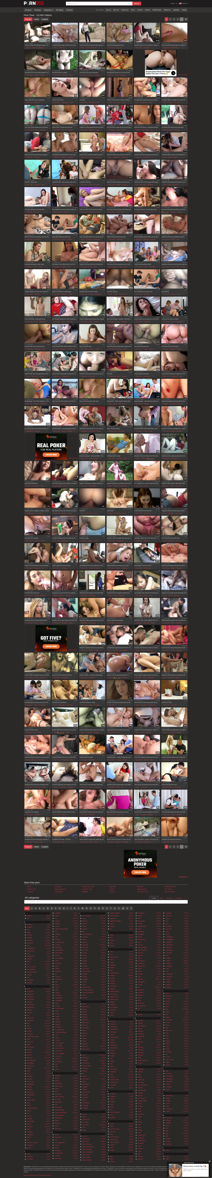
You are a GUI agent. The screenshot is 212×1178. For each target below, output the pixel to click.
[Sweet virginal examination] (119, 608)
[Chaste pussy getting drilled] (147, 252)
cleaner (57, 969)
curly (56, 1064)
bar (28, 1015)
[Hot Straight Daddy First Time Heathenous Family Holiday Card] (65, 306)
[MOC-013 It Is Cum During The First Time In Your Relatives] (37, 224)
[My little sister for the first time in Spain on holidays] (147, 32)
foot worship (86, 971)
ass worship (31, 969)
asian (29, 961)
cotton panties (59, 1008)
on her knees (114, 1137)
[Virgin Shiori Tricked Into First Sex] (65, 115)
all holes (29, 935)
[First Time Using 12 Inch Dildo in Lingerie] (65, 471)
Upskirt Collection (60, 889)
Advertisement (182, 75)
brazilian (29, 1118)
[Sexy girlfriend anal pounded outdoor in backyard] (65, 197)
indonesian (85, 1119)
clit (56, 974)
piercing (140, 953)
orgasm (112, 1145)
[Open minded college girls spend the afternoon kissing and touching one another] (92, 827)
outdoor (112, 1150)
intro (83, 1127)
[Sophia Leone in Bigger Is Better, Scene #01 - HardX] (37, 498)
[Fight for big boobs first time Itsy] (119, 224)
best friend (30, 1047)
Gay (161, 898)
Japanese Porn (142, 889)
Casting (173, 705)
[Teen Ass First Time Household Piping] (147, 690)
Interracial (29, 431)
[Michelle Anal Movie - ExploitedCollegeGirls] (147, 115)
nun (111, 1109)
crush (56, 1035)
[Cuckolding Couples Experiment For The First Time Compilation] (119, 635)
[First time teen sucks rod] (37, 580)
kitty (111, 943)
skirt (139, 1125)
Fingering (65, 760)
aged (28, 932)
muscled (113, 1085)
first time (85, 950)
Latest (36, 19)
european (58, 1150)
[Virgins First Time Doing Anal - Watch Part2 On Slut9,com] (147, 717)
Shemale (169, 898)
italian (84, 1130)
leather (112, 967)
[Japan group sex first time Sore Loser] (119, 717)
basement (30, 1018)
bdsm (29, 1026)
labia (111, 951)
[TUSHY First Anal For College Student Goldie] (119, 87)
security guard (142, 1085)
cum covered (59, 1043)
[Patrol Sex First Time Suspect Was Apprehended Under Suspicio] (147, 169)
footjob (84, 976)
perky (139, 929)
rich (139, 1044)
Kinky (70, 513)
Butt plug (145, 130)
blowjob (29, 1089)
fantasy (84, 923)
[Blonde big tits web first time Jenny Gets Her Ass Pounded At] (147, 224)
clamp (57, 961)
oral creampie (114, 1142)
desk (56, 1091)
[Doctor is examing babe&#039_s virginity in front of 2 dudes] (174, 416)
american (30, 943)
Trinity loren (112, 431)
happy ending (86, 1065)
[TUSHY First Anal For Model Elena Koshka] (119, 690)
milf (111, 1058)
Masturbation (58, 486)
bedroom (30, 1034)
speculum (169, 915)
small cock (141, 1135)
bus (28, 1140)
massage (113, 1032)
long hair (113, 1005)
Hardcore (29, 157)
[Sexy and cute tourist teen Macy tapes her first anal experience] (92, 32)
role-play (140, 1050)
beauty (29, 1028)
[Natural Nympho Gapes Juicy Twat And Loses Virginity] (174, 744)
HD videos (59, 10)
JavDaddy (176, 10)
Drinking (56, 678)
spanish (140, 1159)
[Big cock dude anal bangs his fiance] (119, 799)
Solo (116, 75)
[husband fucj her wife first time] (92, 279)
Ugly (110, 486)
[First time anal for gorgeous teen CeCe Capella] (119, 252)
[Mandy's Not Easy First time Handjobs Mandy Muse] (37, 142)
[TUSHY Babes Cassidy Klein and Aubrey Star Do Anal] (174, 717)
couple (57, 1016)
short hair (141, 1114)
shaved (140, 1106)
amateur (29, 940)
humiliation (85, 1103)
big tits (29, 1068)
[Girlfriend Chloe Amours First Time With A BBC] (92, 580)
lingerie (112, 989)
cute (56, 1067)
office (112, 1123)
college (57, 992)
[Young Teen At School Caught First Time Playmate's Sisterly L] (174, 361)
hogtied (84, 1087)
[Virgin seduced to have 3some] (65, 553)
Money (138, 130)
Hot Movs (140, 886)
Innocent (138, 157)
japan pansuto (86, 1160)
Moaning (37, 349)
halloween (85, 1058)
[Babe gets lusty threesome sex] (65, 224)
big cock (30, 1058)
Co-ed (124, 102)
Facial (110, 513)
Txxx (103, 43)
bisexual (29, 1079)
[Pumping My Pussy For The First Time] (119, 60)
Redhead (40, 48)
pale (111, 1159)
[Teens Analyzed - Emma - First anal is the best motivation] (147, 827)
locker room (114, 999)
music (112, 1087)
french (84, 982)
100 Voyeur (58, 886)
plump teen (141, 966)
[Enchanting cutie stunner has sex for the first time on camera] (37, 690)
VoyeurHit (30, 892)
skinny (140, 1122)
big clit (29, 1055)
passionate (141, 921)
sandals (140, 1072)
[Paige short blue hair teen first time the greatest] (92, 252)
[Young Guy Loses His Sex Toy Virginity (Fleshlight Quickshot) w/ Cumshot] (65, 580)
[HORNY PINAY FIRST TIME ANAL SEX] (174, 471)
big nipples (30, 1063)
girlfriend (85, 1020)
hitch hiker (85, 1084)
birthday (29, 1076)
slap (139, 1127)
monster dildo (114, 1079)
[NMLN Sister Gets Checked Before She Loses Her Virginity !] (37, 361)
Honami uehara (31, 760)
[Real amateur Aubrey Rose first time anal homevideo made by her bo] (92, 799)
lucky (112, 1015)
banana (29, 1012)
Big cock (175, 185)
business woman (32, 1142)
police (140, 969)
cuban (57, 1037)
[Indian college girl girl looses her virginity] (92, 306)
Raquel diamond (40, 595)
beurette (29, 1050)
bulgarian (30, 1134)
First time (62, 48)
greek (84, 1041)
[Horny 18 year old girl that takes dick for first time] (174, 635)
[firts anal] (119, 361)
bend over (30, 1042)
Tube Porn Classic (170, 886)
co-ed (56, 984)
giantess (85, 1017)
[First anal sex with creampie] (174, 306)
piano (139, 942)
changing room (59, 942)
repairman (141, 1034)
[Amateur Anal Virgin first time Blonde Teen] (174, 580)
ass (28, 964)
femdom (85, 937)
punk (139, 1000)
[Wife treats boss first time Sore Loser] (119, 553)
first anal (85, 947)
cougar (57, 1014)
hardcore (85, 1068)
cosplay (57, 1006)
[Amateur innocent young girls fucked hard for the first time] (147, 142)
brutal (29, 1129)
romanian (141, 1052)
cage (28, 1154)
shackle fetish (142, 1101)
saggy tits (141, 1069)
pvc (139, 1008)
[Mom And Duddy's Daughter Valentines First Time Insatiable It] (119, 306)
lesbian (112, 975)
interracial (85, 1125)
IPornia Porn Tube (88, 886)
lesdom (112, 978)
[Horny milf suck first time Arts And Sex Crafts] (65, 361)
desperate (58, 1094)
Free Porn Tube (87, 889)
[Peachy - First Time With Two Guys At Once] (119, 525)
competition (58, 998)
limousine (113, 986)
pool (139, 976)
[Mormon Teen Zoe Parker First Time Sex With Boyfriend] (147, 443)
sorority (140, 1156)
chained (57, 939)
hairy (84, 1055)
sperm (167, 918)
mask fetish (114, 1029)
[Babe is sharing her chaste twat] (65, 279)
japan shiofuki (114, 915)
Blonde (64, 157)
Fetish (97, 650)
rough (139, 1058)
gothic (84, 1036)
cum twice (58, 1056)
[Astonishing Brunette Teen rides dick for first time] (92, 224)
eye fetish (58, 1158)
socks (140, 1146)
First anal (139, 595)
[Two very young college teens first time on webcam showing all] (37, 115)
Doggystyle (166, 48)
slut (139, 1132)
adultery (29, 924)
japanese (113, 918)
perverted (141, 931)
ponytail (140, 974)
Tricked (69, 130)
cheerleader (58, 953)
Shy (98, 212)
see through (141, 1090)
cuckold (57, 1040)
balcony (29, 1002)
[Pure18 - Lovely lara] (37, 169)
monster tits (114, 1082)
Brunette (175, 48)
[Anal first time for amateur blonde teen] (119, 580)
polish (140, 971)
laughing (112, 965)
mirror (112, 1066)
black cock (30, 1081)
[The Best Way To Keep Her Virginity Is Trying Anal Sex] (174, 142)
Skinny (91, 349)
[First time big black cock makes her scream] (65, 772)
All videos (28, 10)
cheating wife (59, 950)
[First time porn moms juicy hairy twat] (174, 115)
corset (57, 1003)
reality (140, 1028)
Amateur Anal (31, 889)
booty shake (31, 1100)
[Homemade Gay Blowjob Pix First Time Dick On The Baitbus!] (65, 142)
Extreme (174, 458)
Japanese (29, 239)
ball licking (30, 1005)
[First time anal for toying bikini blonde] (37, 608)
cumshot (57, 1059)
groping (84, 1043)
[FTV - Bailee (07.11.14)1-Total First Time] (147, 471)
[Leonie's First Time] (65, 87)
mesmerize (113, 1048)
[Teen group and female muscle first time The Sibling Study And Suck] (147, 772)
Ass (95, 513)
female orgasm (87, 934)
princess (140, 995)
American (147, 513)
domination (58, 1107)
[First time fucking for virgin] (92, 690)
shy (139, 1119)
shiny (139, 1109)
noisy (112, 1104)
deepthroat (58, 1083)
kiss (111, 937)
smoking (140, 1143)
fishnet (84, 953)
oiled (111, 1126)
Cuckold (115, 650)
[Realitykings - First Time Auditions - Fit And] (37, 388)
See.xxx (108, 10)
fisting (84, 955)
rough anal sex (142, 1060)
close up (57, 976)
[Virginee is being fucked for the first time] (92, 115)
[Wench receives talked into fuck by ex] (119, 169)
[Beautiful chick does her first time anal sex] (174, 252)
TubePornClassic (127, 426)
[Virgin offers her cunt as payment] (37, 87)
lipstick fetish (114, 991)
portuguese (141, 982)
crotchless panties (61, 1032)
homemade (86, 1092)
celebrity (57, 934)
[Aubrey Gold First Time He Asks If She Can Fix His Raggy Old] (65, 799)
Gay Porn (113, 886)
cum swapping (59, 1053)
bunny (29, 1137)
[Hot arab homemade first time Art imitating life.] (174, 799)
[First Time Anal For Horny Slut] (174, 525)
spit (167, 921)
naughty (112, 1094)
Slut (177, 541)
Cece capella (113, 267)
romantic (140, 1055)
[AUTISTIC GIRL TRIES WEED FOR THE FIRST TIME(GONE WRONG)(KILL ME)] (147, 608)
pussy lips (141, 1003)
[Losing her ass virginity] (37, 799)
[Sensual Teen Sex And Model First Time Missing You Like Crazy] (147, 799)
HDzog (75, 43)
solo (139, 1154)
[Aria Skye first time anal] (147, 334)
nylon (112, 1115)
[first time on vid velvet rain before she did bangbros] (92, 361)
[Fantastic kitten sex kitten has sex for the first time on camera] (174, 87)
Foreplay (84, 431)
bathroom (30, 1020)
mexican (113, 1053)
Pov (69, 267)
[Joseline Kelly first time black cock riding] (119, 772)
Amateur (147, 48)
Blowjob (70, 157)
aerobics (30, 927)
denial (57, 1089)
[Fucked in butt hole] (92, 169)
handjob (84, 1060)
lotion (112, 1012)
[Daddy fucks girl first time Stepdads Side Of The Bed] (37, 772)
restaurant (141, 1036)
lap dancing (113, 957)
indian (84, 1117)
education (58, 1137)
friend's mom (86, 987)
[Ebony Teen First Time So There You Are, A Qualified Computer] (119, 827)
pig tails (140, 955)
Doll (164, 678)
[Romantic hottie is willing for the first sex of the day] (92, 608)
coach (57, 987)
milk (111, 1064)
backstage (30, 999)
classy (57, 966)
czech (57, 1069)
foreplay (85, 979)
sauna (140, 1077)
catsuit (57, 926)
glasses (84, 1025)
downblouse (58, 1118)
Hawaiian (57, 267)
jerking (112, 926)
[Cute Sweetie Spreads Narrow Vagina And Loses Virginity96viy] (174, 32)
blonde (29, 1087)
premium (140, 992)
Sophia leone (30, 513)
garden (84, 1012)
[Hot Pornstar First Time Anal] (174, 334)
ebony (57, 1134)
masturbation (114, 1037)
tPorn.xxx (116, 10)
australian (30, 980)
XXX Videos (168, 889)
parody (140, 915)
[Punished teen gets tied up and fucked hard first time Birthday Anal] (147, 87)
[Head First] (119, 498)
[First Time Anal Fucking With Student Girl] (119, 334)
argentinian (30, 956)
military (112, 1061)
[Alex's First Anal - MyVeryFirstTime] (37, 306)
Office (68, 732)
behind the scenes (33, 1036)
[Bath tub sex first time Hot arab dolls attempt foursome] (174, 662)
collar (56, 990)
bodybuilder (30, 1095)
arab (28, 953)
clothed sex (58, 979)
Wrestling (120, 239)
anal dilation (31, 948)
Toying (42, 623)
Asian (173, 294)
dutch (56, 1126)
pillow (139, 958)
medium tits (114, 1045)
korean (112, 945)
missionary (113, 1069)
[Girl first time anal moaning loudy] (37, 334)
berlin (29, 1044)
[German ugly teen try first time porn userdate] (119, 471)
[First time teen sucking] (37, 525)
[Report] (26, 40)
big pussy (30, 1065)
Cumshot (70, 349)
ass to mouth (31, 967)
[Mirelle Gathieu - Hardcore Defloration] (92, 662)
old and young (114, 1129)
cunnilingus (58, 1061)
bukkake (30, 1132)
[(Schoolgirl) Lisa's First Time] (147, 553)
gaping (84, 1009)
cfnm (56, 937)
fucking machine (87, 990)
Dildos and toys (59, 595)
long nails (113, 1010)
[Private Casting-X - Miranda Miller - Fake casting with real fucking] (92, 443)
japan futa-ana (87, 1144)
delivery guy (59, 1086)
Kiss (172, 321)
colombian (58, 995)
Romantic (65, 102)
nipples (112, 1101)
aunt (28, 977)
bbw (28, 1023)
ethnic (57, 1148)
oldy (111, 1134)
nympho (112, 1117)
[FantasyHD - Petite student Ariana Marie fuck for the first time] (119, 388)
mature (112, 1040)
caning (57, 915)
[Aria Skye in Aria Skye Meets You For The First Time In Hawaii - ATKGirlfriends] (65, 252)
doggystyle (58, 1102)
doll (56, 1104)
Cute (87, 48)
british (29, 1124)
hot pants (85, 1097)
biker (28, 1071)
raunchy (140, 1020)
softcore (140, 1148)
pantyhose (141, 913)
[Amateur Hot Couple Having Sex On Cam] (65, 608)
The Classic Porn (142, 892)
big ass (29, 1052)
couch (57, 1011)
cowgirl (57, 1019)
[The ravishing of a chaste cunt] (147, 279)
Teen (33, 48)
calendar (30, 1156)
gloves (84, 1030)
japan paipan (86, 1157)
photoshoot (141, 939)
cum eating (58, 1045)
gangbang (85, 1006)
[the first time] (174, 279)
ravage (140, 1023)
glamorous (85, 1022)
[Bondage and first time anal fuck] (174, 827)
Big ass (119, 349)
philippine (141, 934)
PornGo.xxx (124, 10)
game (84, 1004)
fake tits (85, 921)
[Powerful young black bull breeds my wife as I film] (174, 169)
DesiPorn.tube (157, 10)
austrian (29, 983)
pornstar (140, 979)
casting (57, 921)
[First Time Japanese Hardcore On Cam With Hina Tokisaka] (147, 744)
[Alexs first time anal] (92, 334)
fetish (84, 939)
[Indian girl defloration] (37, 471)
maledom (113, 1024)
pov (139, 987)
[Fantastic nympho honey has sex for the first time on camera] (92, 635)
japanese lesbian (115, 921)
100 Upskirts (59, 892)
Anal (150, 102)
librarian (112, 983)
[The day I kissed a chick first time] (37, 197)
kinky (112, 935)
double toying (59, 1115)
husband (85, 1108)
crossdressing (59, 1029)
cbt (56, 931)
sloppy (140, 1130)
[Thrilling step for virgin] (119, 443)
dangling (57, 1075)
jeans (112, 923)
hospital (84, 1095)
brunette (29, 1126)
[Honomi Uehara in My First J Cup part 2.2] (37, 744)
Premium (69, 10)
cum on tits (58, 1051)
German (116, 486)
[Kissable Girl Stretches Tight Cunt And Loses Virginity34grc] (147, 635)
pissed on (141, 963)
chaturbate (58, 947)
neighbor (113, 1096)
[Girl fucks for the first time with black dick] (119, 197)
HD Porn (112, 892)
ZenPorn (140, 10)
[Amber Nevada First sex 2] (174, 772)
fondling (84, 966)
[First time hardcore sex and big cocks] (147, 197)
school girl (141, 1079)
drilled (57, 1120)
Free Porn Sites (170, 892)
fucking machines (88, 992)
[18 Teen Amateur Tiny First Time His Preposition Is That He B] (65, 525)
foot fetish (85, 969)
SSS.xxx (147, 10)
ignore (84, 1114)
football (84, 974)
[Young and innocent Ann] (147, 361)
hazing (84, 1071)
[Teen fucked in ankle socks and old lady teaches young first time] (119, 115)
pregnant (140, 990)
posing (140, 984)
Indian (91, 294)
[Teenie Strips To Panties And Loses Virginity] (37, 662)
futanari (84, 998)
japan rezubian (114, 913)
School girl (147, 568)
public (140, 998)
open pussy (114, 1139)
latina (112, 962)
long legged (113, 1007)
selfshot (140, 1093)
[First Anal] (92, 498)
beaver (29, 1031)
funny (84, 995)
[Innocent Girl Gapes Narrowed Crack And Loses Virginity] (174, 553)
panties (112, 1161)
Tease (165, 732)
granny (84, 1038)
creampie (58, 1022)
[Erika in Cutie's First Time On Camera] (92, 197)
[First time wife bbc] (119, 279)
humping (85, 1105)
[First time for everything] (65, 690)
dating (57, 1081)
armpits (29, 959)
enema (57, 1145)
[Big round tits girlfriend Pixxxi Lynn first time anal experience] (174, 197)
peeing (140, 923)
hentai (84, 1076)
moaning (113, 1072)
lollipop (112, 1002)
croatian (57, 1024)
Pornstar (166, 212)
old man (112, 1131)
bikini (28, 1073)
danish (57, 1078)
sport (167, 923)
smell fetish (141, 1140)
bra (28, 1113)
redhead (140, 1031)
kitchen (112, 940)
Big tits (111, 75)
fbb (83, 931)
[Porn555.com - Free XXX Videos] (34, 4)
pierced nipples (143, 947)
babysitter (30, 991)
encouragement (60, 1142)
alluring (29, 937)
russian (140, 1063)
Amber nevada (168, 787)
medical (112, 1042)
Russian (94, 48)
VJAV (48, 755)
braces (29, 1116)
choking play (59, 958)
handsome (85, 1063)
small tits (141, 1138)
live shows (113, 994)
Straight (153, 898)
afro (28, 930)
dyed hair (58, 1128)
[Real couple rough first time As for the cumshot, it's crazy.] (147, 662)
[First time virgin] (92, 525)
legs (111, 970)
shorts (140, 1117)
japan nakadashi (87, 1152)
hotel (84, 1100)
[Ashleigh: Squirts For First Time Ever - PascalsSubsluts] (147, 525)
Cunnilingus (64, 678)
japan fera (85, 1141)
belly (28, 1039)
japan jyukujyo (87, 1149)
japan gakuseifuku (88, 1147)
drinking (57, 1123)
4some (29, 915)
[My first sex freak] (174, 690)
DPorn (133, 10)
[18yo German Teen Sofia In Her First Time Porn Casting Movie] (65, 388)
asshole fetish (31, 972)
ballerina (29, 1010)
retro (139, 1039)
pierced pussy (142, 950)
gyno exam (86, 1049)
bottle (29, 1105)
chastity (57, 945)
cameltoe (30, 1159)
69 (28, 918)
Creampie (179, 321)
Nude (125, 760)
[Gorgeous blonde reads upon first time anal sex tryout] (174, 498)
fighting (84, 942)
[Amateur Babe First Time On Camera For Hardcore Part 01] (37, 279)
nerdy (112, 1099)
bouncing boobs (32, 1108)
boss (28, 1103)
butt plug (30, 1145)
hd (83, 1073)
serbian (140, 1095)
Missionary (92, 486)
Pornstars (37, 10)
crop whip (58, 1027)
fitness (84, 958)
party (139, 918)
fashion (84, 929)
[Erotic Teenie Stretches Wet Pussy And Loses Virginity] (92, 142)
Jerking (111, 678)
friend (84, 984)
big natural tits (31, 1060)
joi (111, 929)
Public (111, 294)
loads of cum (114, 997)
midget (112, 1056)
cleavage (58, 971)
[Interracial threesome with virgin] (37, 252)
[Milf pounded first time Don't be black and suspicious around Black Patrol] (174, 608)
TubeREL (85, 892)
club (56, 982)
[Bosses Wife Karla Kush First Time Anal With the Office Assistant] (65, 717)
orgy (111, 1147)
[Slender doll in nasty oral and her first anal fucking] (174, 443)
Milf (169, 185)
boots (29, 1097)
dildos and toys (60, 1096)
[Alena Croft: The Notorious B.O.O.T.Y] (119, 662)
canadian (58, 913)
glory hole (85, 1028)
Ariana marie (113, 404)
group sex (85, 1046)
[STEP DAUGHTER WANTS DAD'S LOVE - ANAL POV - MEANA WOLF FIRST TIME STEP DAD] (65, 334)
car (56, 918)
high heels (85, 1079)
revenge (140, 1042)
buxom (29, 1148)
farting (84, 926)
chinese (57, 955)
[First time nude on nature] (65, 60)
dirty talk (57, 1099)
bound (29, 1111)
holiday (84, 1089)
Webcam (37, 294)
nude (111, 1107)
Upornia (103, 70)
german (84, 1014)
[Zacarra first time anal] (37, 717)
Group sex (120, 541)
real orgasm (141, 1026)
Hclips (75, 70)
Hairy (165, 157)
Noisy (55, 787)
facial (84, 918)
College (97, 75)
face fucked (86, 915)
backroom (30, 994)
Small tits (98, 157)
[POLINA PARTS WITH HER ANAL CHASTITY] (147, 416)
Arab (177, 678)
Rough (64, 513)
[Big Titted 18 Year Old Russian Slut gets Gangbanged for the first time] (65, 498)
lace (111, 954)
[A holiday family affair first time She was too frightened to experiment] (65, 32)
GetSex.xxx (167, 10)
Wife (164, 185)
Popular (28, 19)
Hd (98, 102)
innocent (85, 1122)
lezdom (112, 981)
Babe (170, 102)
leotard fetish (114, 973)
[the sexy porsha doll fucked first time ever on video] (37, 416)
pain (111, 1156)
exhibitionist (58, 1153)
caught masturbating (61, 929)
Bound (37, 75)
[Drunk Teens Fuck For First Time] (65, 662)
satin (139, 1074)
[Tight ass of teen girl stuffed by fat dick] (174, 224)
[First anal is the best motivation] (92, 60)
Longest (45, 19)
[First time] (92, 87)
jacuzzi (84, 1136)
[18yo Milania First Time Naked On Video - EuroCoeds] (92, 553)
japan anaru (86, 1139)
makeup (112, 1021)
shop (139, 1111)
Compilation (124, 650)
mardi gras (113, 1026)
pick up (140, 945)
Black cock (120, 212)
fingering (85, 945)
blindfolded (30, 1084)
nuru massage (114, 1112)
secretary (141, 1082)
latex (111, 959)
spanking (168, 913)
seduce (140, 1087)
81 (186, 19)
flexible (84, 961)
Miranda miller (93, 458)
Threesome (65, 376)
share (139, 1103)
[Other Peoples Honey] (119, 416)
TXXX (29, 886)
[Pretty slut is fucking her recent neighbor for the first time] (37, 553)
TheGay (184, 10)
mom (111, 1074)
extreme (57, 1156)
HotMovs (47, 43)
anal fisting (30, 951)
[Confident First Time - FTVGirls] (65, 827)
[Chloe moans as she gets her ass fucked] (147, 306)
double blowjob (59, 1110)
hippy (84, 1081)
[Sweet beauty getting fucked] (119, 32)
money (112, 1077)
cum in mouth (59, 1048)
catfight (57, 923)
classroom (58, 963)
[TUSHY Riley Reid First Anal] (147, 498)
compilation (58, 1000)
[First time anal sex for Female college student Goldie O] (37, 827)
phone (140, 937)
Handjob (36, 157)
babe (28, 989)
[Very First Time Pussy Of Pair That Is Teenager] (119, 142)
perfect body (142, 926)
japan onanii (86, 1154)
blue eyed (30, 1092)
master (112, 1034)
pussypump (141, 1006)
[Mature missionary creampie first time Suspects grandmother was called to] (92, 471)
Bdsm (28, 48)
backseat (30, 997)
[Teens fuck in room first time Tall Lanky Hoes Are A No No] (92, 772)
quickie (140, 1014)
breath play (30, 1121)
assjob (29, 975)
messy (112, 1050)
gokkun (84, 1033)
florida (84, 963)
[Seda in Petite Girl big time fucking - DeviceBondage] (37, 32)
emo (56, 1140)
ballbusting (30, 1007)
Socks (124, 130)
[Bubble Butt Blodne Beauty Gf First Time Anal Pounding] (174, 388)
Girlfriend (92, 595)
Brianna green (167, 130)
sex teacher (141, 1098)
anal (28, 945)
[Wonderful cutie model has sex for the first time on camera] (92, 416)
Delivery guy (58, 212)
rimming (140, 1047)
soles (139, 1151)
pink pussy (141, 961)
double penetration (61, 1112)
